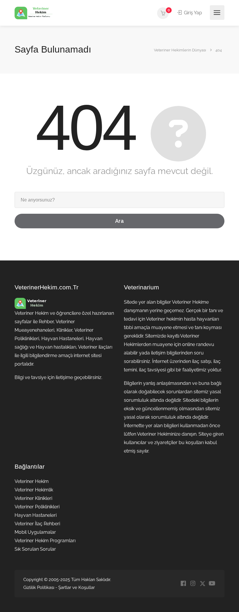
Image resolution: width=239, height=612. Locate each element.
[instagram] (192, 583)
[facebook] (183, 583)
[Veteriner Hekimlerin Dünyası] (33, 12)
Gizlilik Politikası (38, 587)
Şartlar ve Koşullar (76, 587)
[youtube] (212, 583)
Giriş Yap (192, 12)
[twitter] (202, 583)
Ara (119, 221)
